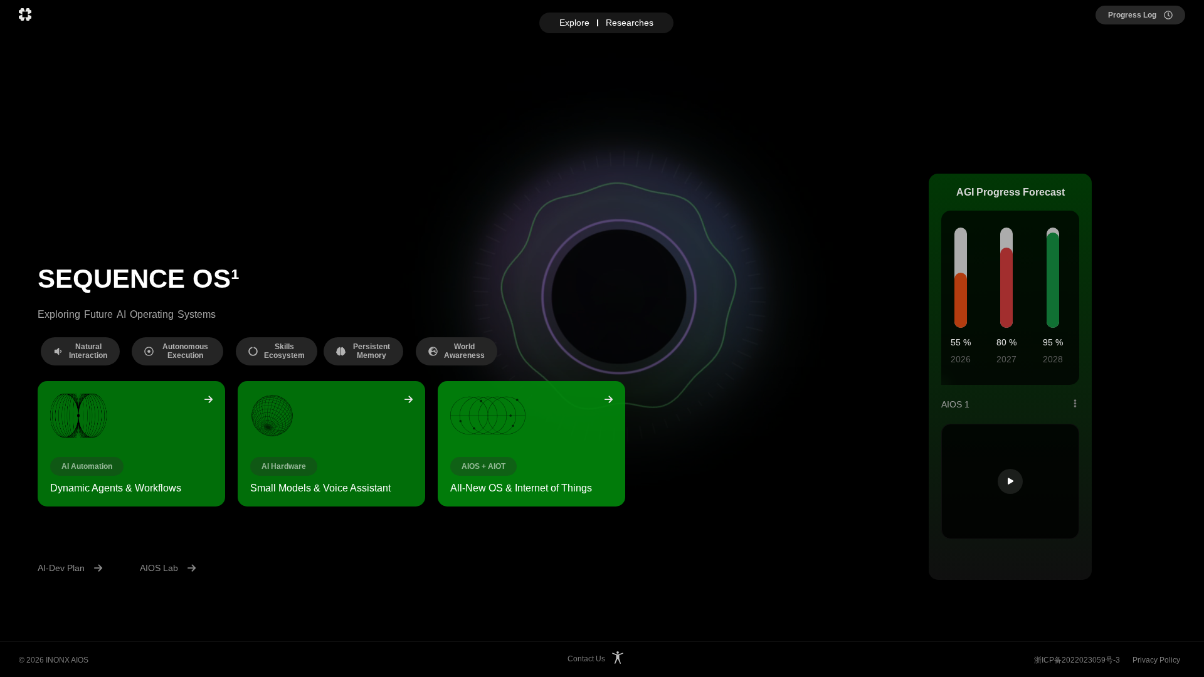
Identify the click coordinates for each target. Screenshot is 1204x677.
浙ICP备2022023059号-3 (1077, 660)
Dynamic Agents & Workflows (115, 488)
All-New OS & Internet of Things (521, 488)
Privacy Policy (1156, 660)
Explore (574, 23)
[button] (80, 351)
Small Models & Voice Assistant (320, 488)
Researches (629, 23)
